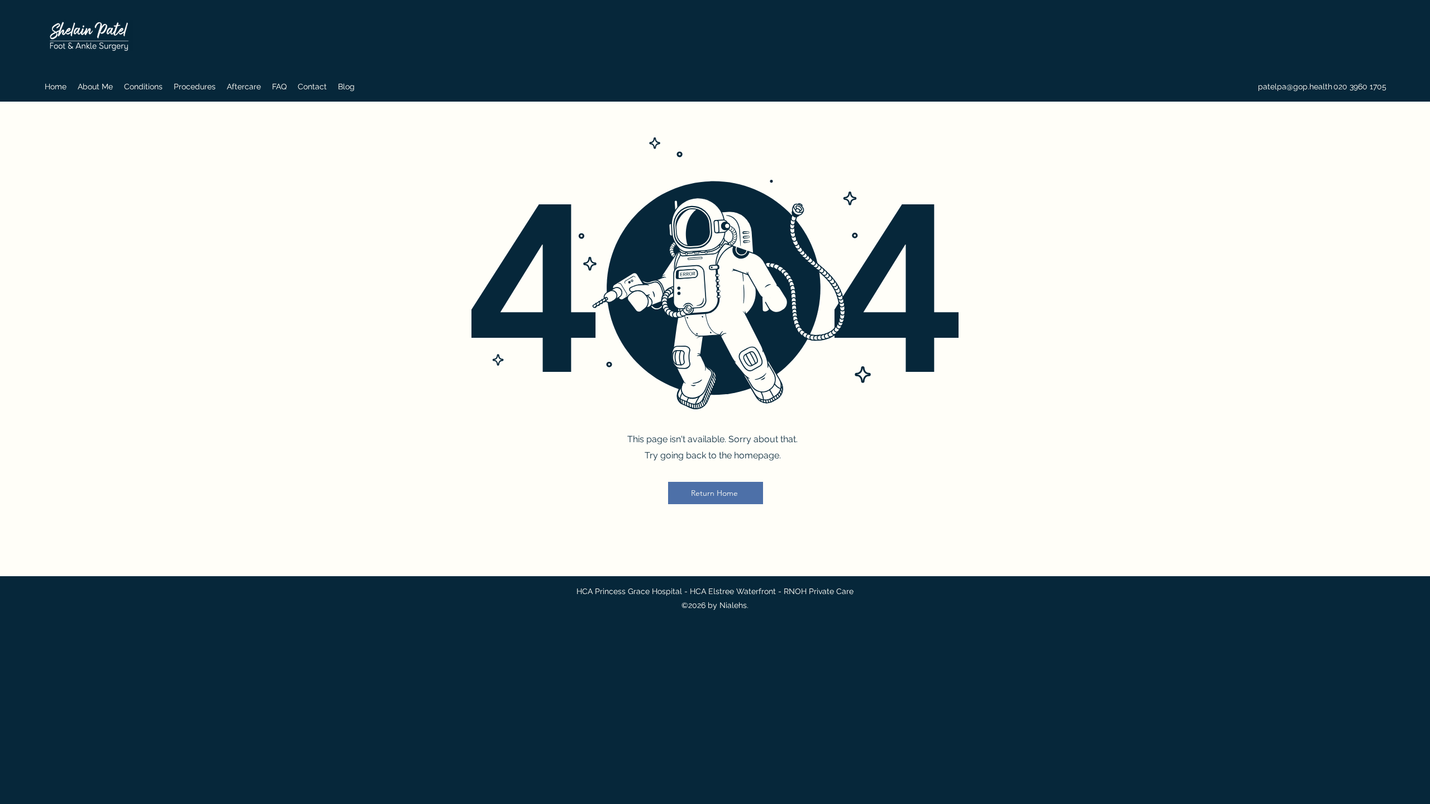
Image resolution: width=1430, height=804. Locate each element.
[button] (95, 86)
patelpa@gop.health (1295, 86)
